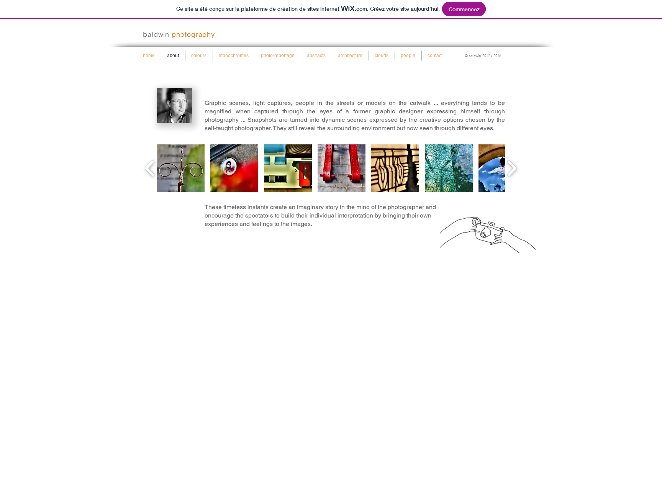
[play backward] (150, 168)
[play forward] (511, 168)
